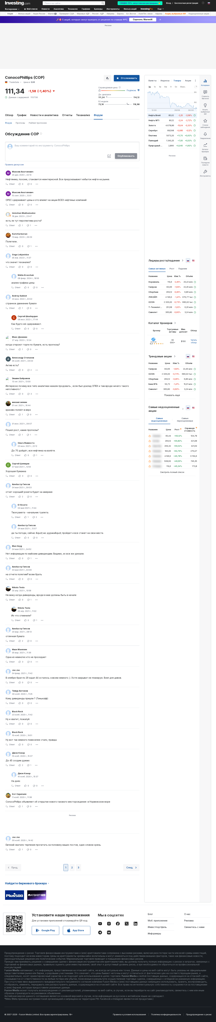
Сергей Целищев (20, 463)
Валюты (152, 80)
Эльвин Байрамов (21, 378)
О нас (187, 914)
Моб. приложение (157, 920)
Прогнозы (20, 123)
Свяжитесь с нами (194, 927)
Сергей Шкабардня (28, 316)
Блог (150, 914)
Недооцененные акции (198, 14)
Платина (152, 135)
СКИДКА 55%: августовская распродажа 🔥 (140, 3)
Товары (177, 80)
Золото (152, 125)
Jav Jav (16, 670)
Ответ (12, 184)
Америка (110, 14)
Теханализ (83, 115)
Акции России (39, 14)
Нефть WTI (153, 120)
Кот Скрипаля (19, 794)
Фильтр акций (130, 9)
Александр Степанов (23, 358)
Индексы (165, 80)
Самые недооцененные (159, 419)
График (21, 115)
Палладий (153, 140)
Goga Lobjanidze (20, 254)
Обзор (9, 115)
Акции (10, 14)
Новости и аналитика (44, 115)
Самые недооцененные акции (163, 408)
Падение (182, 268)
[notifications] (203, 2)
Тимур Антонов (20, 691)
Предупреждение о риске (198, 1014)
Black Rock (17, 711)
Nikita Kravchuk (26, 275)
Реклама (189, 920)
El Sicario (22, 505)
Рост (172, 268)
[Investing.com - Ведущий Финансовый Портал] (17, 3)
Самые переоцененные (185, 419)
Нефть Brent (154, 115)
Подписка (131, 90)
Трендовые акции (160, 356)
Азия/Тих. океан (146, 14)
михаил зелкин (19, 402)
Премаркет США (66, 14)
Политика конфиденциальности (166, 1014)
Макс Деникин (19, 337)
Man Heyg (17, 546)
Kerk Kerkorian (19, 234)
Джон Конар (18, 753)
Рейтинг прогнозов (38, 123)
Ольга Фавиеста (26, 443)
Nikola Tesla (18, 587)
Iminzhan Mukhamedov (23, 213)
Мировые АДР (83, 14)
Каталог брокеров (160, 323)
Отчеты (67, 115)
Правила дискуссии (14, 164)
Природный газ (156, 145)
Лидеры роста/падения (164, 260)
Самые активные (157, 268)
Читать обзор (194, 341)
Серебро (152, 130)
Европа (120, 14)
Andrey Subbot (19, 296)
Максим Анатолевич (22, 172)
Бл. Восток (131, 14)
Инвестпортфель (157, 927)
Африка (158, 14)
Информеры (154, 933)
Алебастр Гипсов (21, 484)
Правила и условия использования (129, 1014)
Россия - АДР (98, 14)
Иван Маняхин (19, 649)
